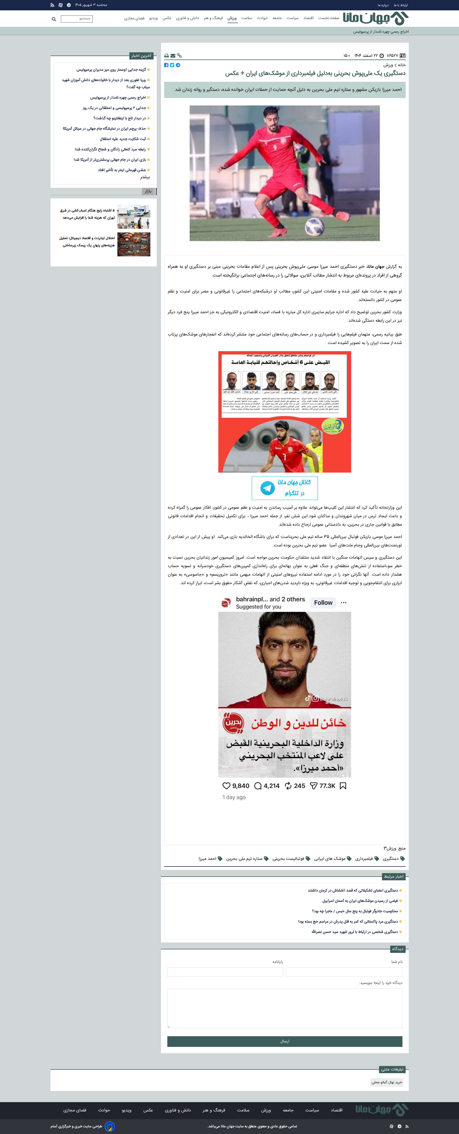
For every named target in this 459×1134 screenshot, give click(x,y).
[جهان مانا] (376, 18)
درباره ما (384, 5)
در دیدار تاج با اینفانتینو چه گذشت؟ (120, 118)
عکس (167, 18)
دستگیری (391, 859)
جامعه (278, 18)
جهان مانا (227, 1126)
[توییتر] (172, 65)
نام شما (396, 962)
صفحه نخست (328, 18)
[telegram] (285, 488)
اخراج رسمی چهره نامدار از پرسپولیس (118, 98)
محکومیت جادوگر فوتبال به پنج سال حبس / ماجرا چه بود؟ (355, 911)
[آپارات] (60, 5)
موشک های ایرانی (329, 859)
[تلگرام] (69, 5)
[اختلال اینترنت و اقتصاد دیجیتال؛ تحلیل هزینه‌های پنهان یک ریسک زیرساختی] (133, 244)
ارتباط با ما (401, 5)
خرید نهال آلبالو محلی (387, 1082)
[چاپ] (166, 56)
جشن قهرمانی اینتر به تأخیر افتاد (122, 170)
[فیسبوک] (166, 65)
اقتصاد (309, 18)
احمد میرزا (207, 859)
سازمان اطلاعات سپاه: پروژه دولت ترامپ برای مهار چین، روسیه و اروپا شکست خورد (347, 30)
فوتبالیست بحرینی (288, 859)
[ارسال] (173, 56)
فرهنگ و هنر (214, 18)
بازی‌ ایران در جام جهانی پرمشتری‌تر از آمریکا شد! (110, 160)
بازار (148, 191)
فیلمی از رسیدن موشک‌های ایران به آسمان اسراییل (360, 901)
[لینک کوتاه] (179, 56)
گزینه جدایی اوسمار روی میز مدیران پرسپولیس (111, 70)
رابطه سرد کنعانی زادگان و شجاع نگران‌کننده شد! (110, 149)
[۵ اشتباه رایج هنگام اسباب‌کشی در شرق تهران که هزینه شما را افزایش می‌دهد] (133, 217)
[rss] (52, 5)
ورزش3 (390, 848)
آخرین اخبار (141, 56)
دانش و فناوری (188, 18)
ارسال (284, 1041)
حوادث (263, 18)
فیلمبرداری (364, 859)
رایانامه (278, 962)
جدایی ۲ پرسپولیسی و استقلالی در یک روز (114, 108)
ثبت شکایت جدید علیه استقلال (123, 139)
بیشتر (145, 177)
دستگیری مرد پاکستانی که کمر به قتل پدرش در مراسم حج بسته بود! (348, 922)
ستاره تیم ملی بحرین (244, 859)
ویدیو (154, 18)
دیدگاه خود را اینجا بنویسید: (380, 983)
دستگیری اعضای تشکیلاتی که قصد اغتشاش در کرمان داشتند (353, 890)
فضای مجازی (135, 18)
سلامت (247, 18)
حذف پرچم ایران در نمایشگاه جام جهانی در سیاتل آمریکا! (104, 129)
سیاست (293, 18)
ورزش (233, 18)
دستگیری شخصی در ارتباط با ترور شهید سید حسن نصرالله (355, 932)
